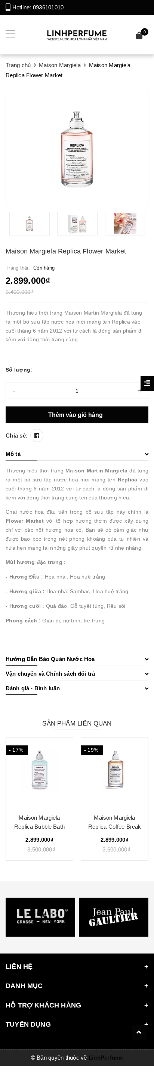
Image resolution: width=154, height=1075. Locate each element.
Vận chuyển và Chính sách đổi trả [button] (50, 673)
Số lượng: (19, 370)
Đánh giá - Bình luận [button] (33, 688)
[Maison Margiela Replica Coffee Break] (114, 773)
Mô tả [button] (13, 454)
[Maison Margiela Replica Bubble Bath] (39, 773)
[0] (139, 36)
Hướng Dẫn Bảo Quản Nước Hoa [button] (50, 659)
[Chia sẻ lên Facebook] (36, 435)
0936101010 (48, 7)
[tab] (77, 454)
